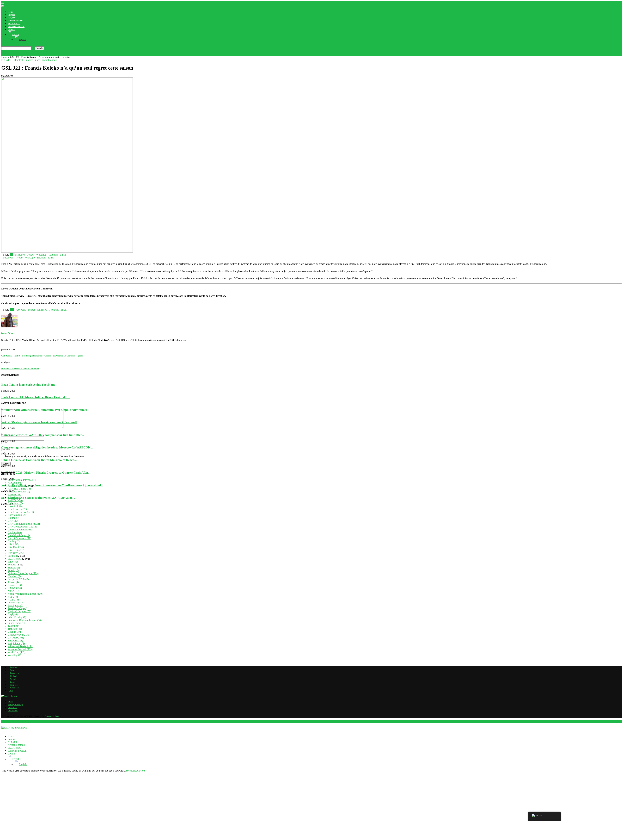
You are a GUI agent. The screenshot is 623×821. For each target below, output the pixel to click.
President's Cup (17, 608)
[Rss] (23, 54)
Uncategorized (18, 634)
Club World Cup (19, 535)
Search (39, 48)
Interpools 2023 (18, 579)
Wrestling (15, 655)
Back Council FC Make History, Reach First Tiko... (35, 397)
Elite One (16, 547)
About (10, 701)
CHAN (15, 532)
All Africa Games (19, 488)
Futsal (13, 570)
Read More (139, 770)
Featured (12, 555)
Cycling (13, 541)
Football (11, 15)
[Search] (2, 44)
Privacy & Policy (15, 704)
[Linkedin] (10, 54)
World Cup (16, 652)
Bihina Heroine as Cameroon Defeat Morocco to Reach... (39, 460)
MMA (13, 590)
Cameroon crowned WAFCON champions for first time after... (42, 434)
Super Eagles (17, 623)
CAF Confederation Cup (23, 526)
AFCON (11, 18)
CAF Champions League (24, 523)
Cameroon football (20, 529)
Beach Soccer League (21, 512)
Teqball (13, 626)
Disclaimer (12, 707)
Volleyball (15, 640)
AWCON (15, 500)
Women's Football (20, 649)
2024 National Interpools (23, 479)
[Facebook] (2, 54)
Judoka (13, 582)
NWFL (13, 599)
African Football (15, 20)
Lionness (15, 585)
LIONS (11, 29)
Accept (129, 770)
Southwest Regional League (25, 620)
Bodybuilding (16, 515)
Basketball (15, 506)
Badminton (15, 503)
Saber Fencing (17, 617)
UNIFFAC (16, 637)
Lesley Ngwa (7, 333)
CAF (13, 520)
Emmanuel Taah (52, 716)
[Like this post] (12, 254)
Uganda (14, 631)
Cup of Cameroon (19, 538)
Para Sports (15, 605)
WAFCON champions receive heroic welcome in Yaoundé (39, 422)
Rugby (13, 614)
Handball (14, 576)
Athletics (15, 497)
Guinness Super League (23, 573)
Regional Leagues (19, 611)
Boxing (13, 517)
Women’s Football (16, 26)
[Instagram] (7, 54)
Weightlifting (16, 643)
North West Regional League (25, 593)
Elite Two (16, 550)
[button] (311, 393)
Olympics (15, 602)
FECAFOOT (14, 23)
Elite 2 (13, 544)
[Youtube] (13, 54)
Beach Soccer (17, 509)
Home (10, 12)
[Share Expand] (67, 254)
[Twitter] (5, 54)
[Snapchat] (18, 54)
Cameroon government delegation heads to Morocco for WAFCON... (47, 447)
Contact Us (13, 710)
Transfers (15, 628)
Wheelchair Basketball (21, 646)
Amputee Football (19, 491)
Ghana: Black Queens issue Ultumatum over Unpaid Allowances (44, 409)
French (14, 567)
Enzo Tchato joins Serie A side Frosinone (28, 384)
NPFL (13, 596)
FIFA (13, 561)
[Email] (15, 54)
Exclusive (16, 552)
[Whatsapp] (20, 54)
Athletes (15, 494)
